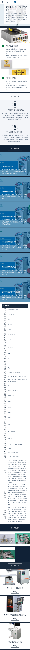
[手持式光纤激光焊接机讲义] (15, 104)
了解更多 (15, 592)
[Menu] (2, 2)
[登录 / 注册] (27, 2)
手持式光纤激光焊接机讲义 (15, 110)
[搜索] (7, 2)
